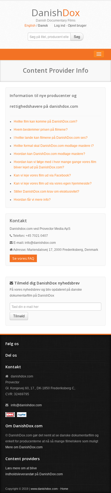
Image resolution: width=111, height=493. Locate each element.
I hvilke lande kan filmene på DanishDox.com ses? (51, 138)
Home (64, 488)
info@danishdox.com (26, 405)
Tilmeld (19, 315)
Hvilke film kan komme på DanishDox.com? (45, 121)
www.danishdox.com (44, 488)
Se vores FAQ (23, 258)
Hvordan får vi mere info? (32, 200)
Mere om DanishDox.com (24, 447)
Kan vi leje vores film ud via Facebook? (42, 175)
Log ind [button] (59, 25)
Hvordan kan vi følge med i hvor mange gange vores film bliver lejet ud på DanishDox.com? (55, 164)
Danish (56, 12)
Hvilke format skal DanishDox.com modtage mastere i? (54, 146)
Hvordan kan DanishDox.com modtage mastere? (49, 154)
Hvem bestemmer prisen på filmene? (41, 129)
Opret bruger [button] (77, 25)
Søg (77, 36)
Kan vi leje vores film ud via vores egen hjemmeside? (53, 183)
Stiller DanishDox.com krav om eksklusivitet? (46, 191)
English (30, 25)
